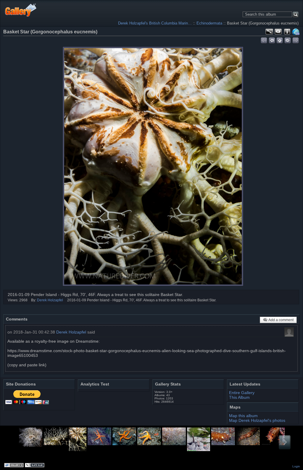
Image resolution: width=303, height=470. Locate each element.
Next (285, 442)
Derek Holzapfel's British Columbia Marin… (155, 23)
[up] (279, 39)
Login (296, 466)
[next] (287, 39)
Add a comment (281, 320)
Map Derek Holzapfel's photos (257, 420)
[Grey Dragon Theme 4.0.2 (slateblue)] (35, 465)
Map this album (296, 31)
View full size (269, 31)
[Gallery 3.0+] (14, 465)
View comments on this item (278, 31)
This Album (239, 397)
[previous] (271, 39)
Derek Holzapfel (50, 300)
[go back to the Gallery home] (21, 9)
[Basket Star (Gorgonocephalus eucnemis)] (153, 166)
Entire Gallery (241, 392)
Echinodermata (209, 23)
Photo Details (287, 31)
